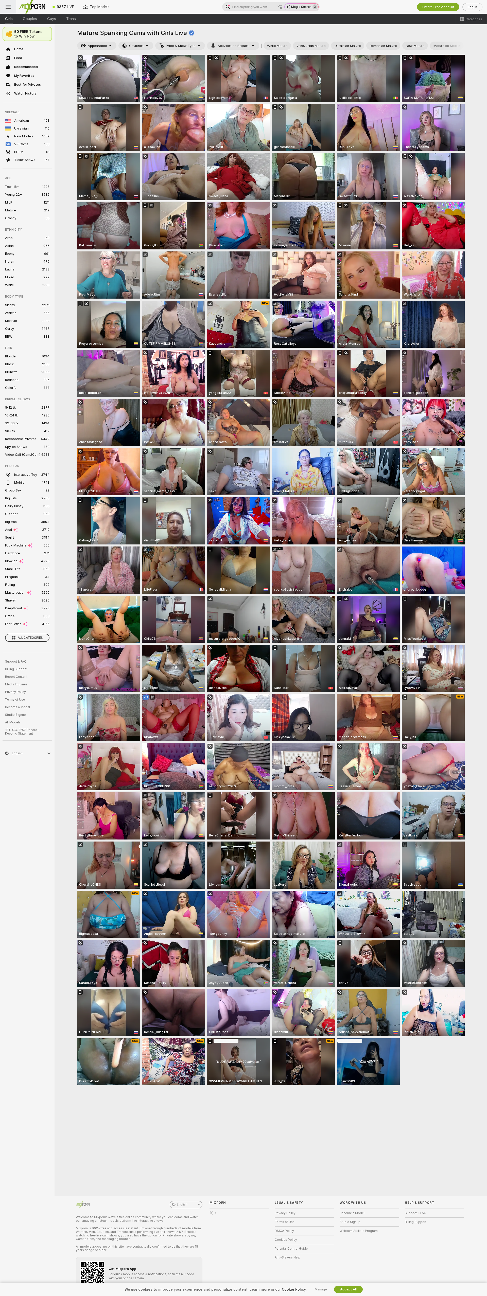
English (182, 1204)
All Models (13, 722)
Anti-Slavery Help (287, 1257)
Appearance (97, 46)
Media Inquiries (16, 684)
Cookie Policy (294, 1289)
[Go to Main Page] (32, 7)
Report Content (16, 677)
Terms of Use (15, 699)
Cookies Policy (286, 1240)
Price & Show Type (180, 46)
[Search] (279, 6)
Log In (472, 7)
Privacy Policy (15, 692)
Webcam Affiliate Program (359, 1231)
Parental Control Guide (291, 1248)
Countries (136, 46)
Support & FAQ (16, 661)
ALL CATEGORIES (30, 638)
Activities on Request (234, 46)
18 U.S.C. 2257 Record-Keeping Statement (22, 731)
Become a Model (17, 707)
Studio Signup (15, 715)
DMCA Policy (284, 1231)
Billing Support (16, 669)
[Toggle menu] (8, 7)
